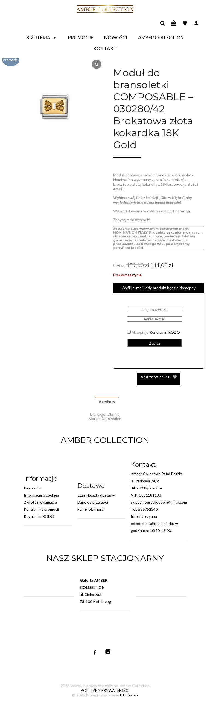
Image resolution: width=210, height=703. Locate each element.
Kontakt (105, 48)
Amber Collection (161, 37)
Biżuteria (38, 37)
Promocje (80, 37)
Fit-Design (129, 695)
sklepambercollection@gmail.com (159, 502)
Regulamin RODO (165, 332)
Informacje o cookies (41, 495)
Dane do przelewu (92, 502)
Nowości (115, 37)
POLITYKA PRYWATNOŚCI (105, 690)
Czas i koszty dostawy (96, 495)
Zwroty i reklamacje (40, 502)
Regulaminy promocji (41, 509)
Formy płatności (90, 509)
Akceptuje (155, 332)
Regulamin (33, 488)
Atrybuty (107, 401)
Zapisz (154, 343)
